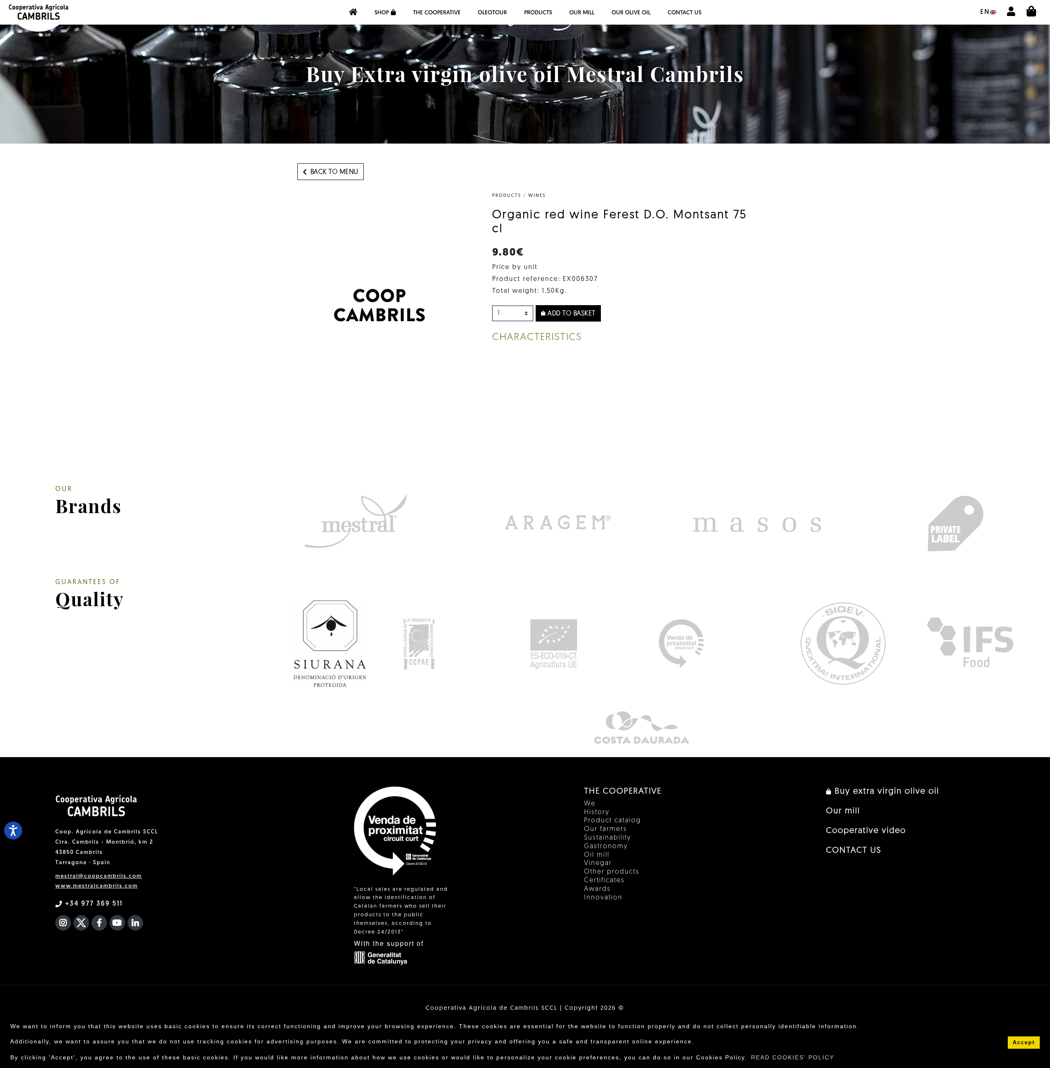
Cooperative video (866, 831)
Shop (381, 13)
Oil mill (596, 855)
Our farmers (605, 829)
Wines (537, 196)
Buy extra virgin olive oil (885, 791)
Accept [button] (1024, 1042)
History (596, 812)
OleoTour (492, 13)
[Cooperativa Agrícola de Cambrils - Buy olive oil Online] (353, 12)
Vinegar (598, 863)
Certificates (604, 880)
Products (538, 13)
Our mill (581, 13)
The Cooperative (437, 13)
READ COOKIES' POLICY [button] (792, 1057)
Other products (611, 872)
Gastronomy (606, 846)
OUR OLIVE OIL (631, 13)
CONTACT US (684, 13)
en (985, 12)
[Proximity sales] (681, 643)
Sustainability (607, 838)
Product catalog (612, 820)
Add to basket (571, 313)
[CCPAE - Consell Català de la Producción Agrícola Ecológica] (418, 643)
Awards (597, 889)
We (590, 804)
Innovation (603, 898)
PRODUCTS (506, 196)
